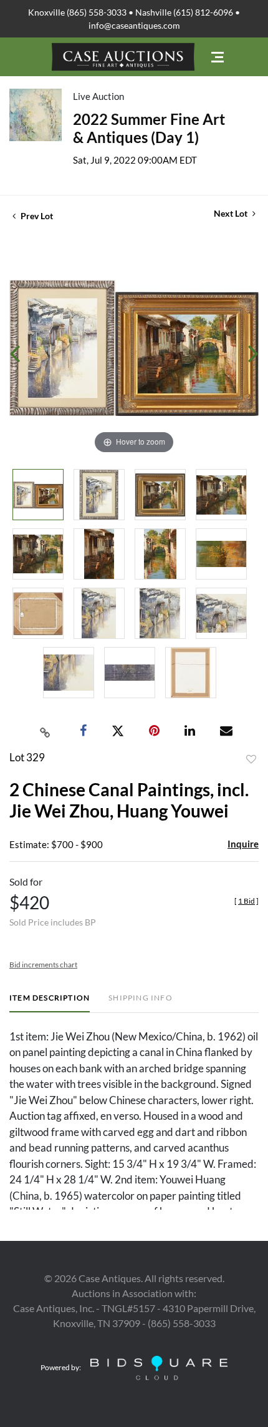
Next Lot (231, 213)
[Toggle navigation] (217, 57)
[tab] (49, 1003)
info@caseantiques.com (134, 25)
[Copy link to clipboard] (45, 731)
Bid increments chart (43, 964)
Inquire (243, 843)
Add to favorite (251, 759)
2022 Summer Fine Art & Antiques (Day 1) (149, 128)
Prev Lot (36, 215)
